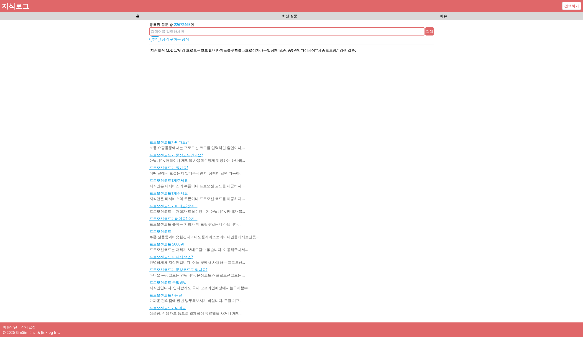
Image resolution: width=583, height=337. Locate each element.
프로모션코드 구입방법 (168, 282)
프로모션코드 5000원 (166, 244)
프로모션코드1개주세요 (168, 180)
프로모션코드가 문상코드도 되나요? (178, 269)
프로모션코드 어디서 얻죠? (171, 256)
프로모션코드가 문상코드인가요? (176, 154)
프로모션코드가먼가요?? (169, 142)
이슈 (443, 15)
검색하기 (571, 5)
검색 (429, 31)
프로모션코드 (160, 231)
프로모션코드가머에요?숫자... (173, 205)
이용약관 (10, 326)
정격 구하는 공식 (175, 39)
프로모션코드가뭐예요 (167, 307)
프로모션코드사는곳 (165, 295)
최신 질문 (289, 15)
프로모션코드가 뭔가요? (168, 167)
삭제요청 (28, 326)
